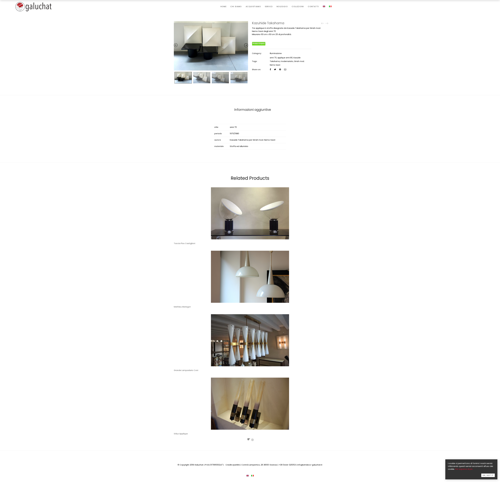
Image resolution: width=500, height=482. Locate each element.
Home (223, 6)
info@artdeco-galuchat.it (309, 464)
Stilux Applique (181, 433)
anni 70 (273, 57)
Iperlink (236, 464)
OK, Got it (488, 475)
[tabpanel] (250, 280)
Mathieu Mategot (182, 306)
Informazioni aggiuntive (252, 110)
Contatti (313, 6)
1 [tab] (248, 439)
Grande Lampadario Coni (186, 370)
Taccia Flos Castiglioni (184, 243)
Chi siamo (236, 6)
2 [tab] (252, 440)
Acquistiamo (253, 6)
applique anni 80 (285, 57)
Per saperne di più (464, 469)
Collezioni (298, 6)
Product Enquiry (259, 44)
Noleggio (282, 6)
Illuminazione (276, 53)
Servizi (269, 6)
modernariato (287, 61)
